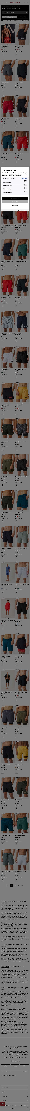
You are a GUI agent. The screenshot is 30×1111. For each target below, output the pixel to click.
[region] (15, 189)
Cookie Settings (15, 205)
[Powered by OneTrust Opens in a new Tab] (23, 210)
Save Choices (15, 201)
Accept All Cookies (15, 197)
